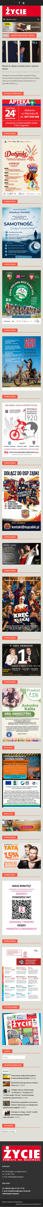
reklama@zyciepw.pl (10, 1193)
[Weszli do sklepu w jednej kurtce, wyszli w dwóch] (21, 51)
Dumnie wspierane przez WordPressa (28, 1204)
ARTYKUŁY (6, 1071)
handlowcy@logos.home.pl (19, 1191)
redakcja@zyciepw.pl (15, 1177)
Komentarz (36, 72)
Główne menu (11, 19)
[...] (16, 83)
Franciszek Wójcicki (21, 72)
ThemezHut (18, 1202)
